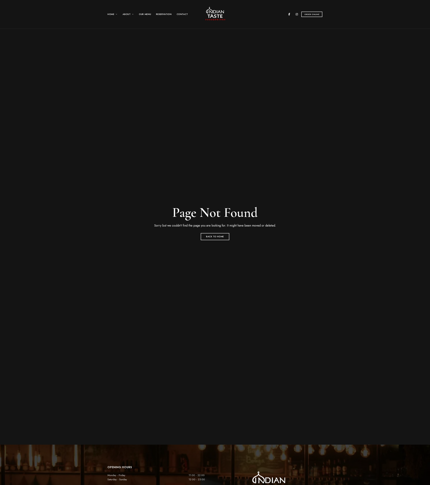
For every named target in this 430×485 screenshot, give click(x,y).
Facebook (289, 14)
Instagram (297, 14)
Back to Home (215, 236)
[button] (311, 14)
